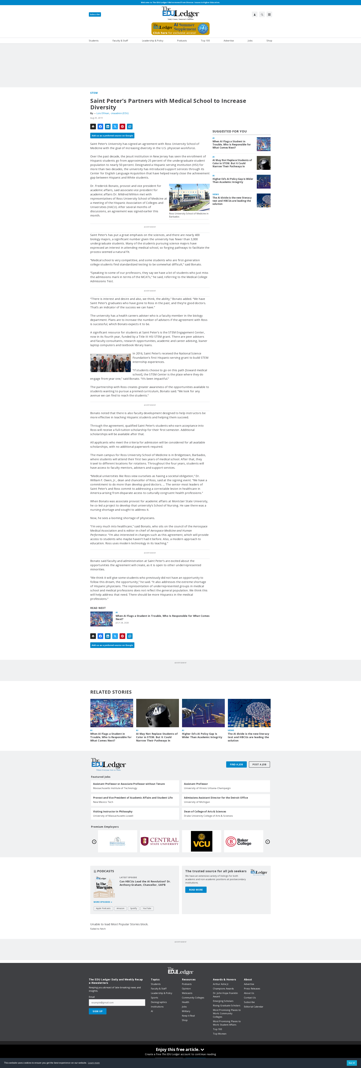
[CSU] (159, 841)
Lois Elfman (102, 113)
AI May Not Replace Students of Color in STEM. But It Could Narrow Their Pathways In (232, 163)
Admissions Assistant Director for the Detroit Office (216, 797)
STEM (94, 93)
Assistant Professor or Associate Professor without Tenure (129, 783)
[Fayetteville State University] (201, 841)
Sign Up (98, 1011)
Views (216, 194)
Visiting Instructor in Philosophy (112, 811)
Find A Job (236, 764)
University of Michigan (197, 802)
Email (92, 997)
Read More (196, 889)
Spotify (133, 908)
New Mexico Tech (103, 802)
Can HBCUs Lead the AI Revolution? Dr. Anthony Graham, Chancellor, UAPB (145, 883)
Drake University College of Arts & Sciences (208, 815)
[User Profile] (254, 14)
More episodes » (103, 902)
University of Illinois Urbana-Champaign (207, 788)
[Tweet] (115, 126)
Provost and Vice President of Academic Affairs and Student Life (133, 797)
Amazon (121, 908)
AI (117, 612)
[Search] (262, 14)
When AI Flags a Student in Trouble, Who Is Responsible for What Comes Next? (162, 617)
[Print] (93, 126)
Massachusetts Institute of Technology (115, 788)
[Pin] (122, 126)
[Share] (100, 126)
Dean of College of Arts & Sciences (205, 811)
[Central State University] (243, 841)
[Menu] (269, 14)
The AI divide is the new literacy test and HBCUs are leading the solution (232, 201)
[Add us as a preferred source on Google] (130, 126)
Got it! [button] (352, 1063)
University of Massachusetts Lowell (113, 815)
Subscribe (95, 14)
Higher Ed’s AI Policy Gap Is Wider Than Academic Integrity (233, 180)
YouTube (147, 908)
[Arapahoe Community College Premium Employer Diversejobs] (117, 841)
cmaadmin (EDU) (120, 113)
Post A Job (259, 764)
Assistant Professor (196, 783)
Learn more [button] (94, 1063)
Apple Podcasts (103, 908)
